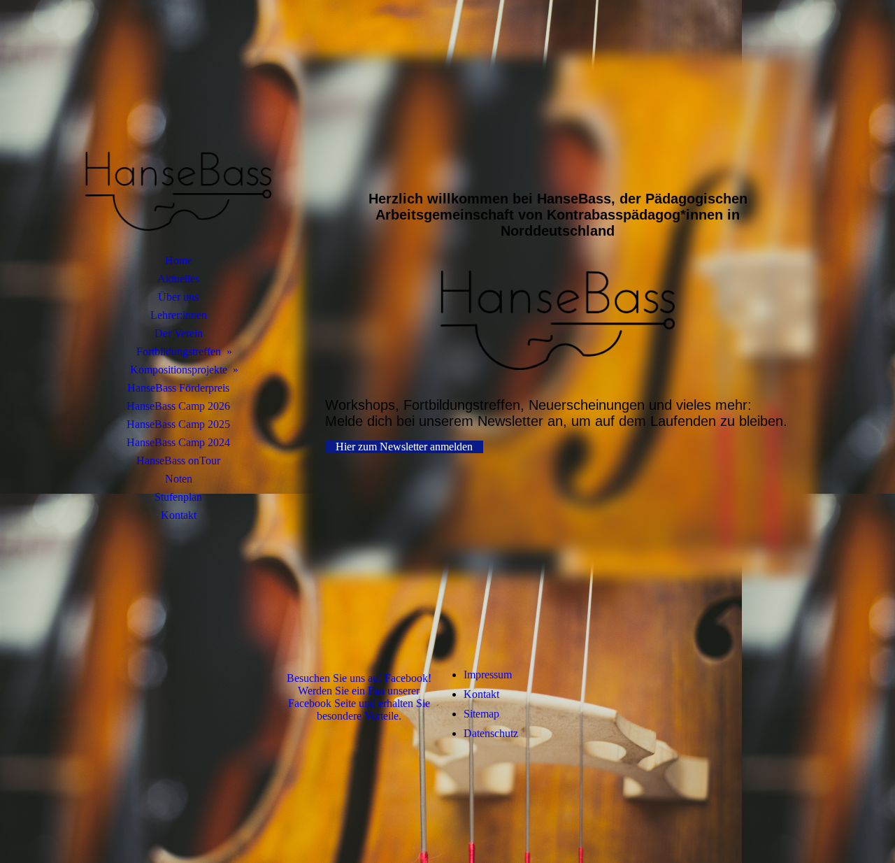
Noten (178, 479)
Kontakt (178, 515)
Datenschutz (491, 733)
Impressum (488, 674)
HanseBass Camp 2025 (178, 424)
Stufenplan (178, 497)
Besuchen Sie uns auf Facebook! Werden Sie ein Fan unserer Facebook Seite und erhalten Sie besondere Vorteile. (359, 697)
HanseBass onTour (178, 460)
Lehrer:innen (178, 315)
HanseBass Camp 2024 (178, 442)
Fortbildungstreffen (178, 351)
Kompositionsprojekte (178, 370)
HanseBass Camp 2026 (178, 406)
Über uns (178, 297)
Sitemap (481, 714)
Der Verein (179, 333)
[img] (178, 143)
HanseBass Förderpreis (178, 388)
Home (178, 260)
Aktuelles (178, 279)
